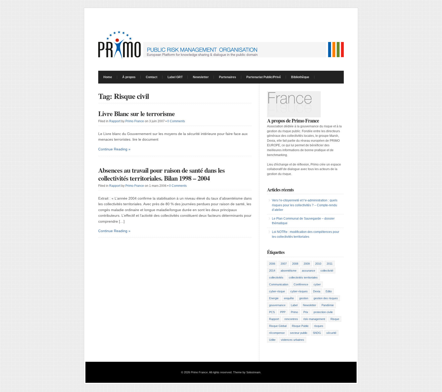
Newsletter (201, 77)
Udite (272, 339)
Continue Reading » (114, 149)
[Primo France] (221, 59)
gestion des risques (326, 298)
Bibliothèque (300, 77)
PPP (282, 312)
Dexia (316, 291)
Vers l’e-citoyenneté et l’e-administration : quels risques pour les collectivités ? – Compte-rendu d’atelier (304, 205)
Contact (151, 77)
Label (294, 305)
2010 (318, 263)
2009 (307, 263)
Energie (274, 298)
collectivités (276, 277)
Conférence (301, 284)
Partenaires (227, 77)
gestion (303, 298)
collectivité (327, 270)
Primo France (134, 121)
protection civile (323, 312)
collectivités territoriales (303, 277)
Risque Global (277, 325)
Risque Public (300, 325)
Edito (329, 291)
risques (318, 325)
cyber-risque (277, 291)
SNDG (317, 332)
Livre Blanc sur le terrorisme (136, 113)
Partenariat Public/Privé (263, 77)
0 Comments (176, 121)
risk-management (314, 319)
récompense (277, 332)
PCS (272, 312)
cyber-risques (299, 291)
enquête (289, 298)
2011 (330, 263)
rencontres (291, 319)
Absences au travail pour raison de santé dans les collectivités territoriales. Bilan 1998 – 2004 (161, 174)
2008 (295, 263)
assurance (308, 270)
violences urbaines (292, 339)
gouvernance (277, 305)
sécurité (331, 332)
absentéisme (288, 270)
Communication (278, 284)
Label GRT (175, 77)
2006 (272, 263)
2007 (284, 263)
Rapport (114, 121)
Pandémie (328, 305)
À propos (129, 77)
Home (107, 77)
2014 (272, 270)
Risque (334, 319)
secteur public (298, 332)
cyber (317, 284)
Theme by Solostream (246, 372)
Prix (305, 312)
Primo (294, 312)
